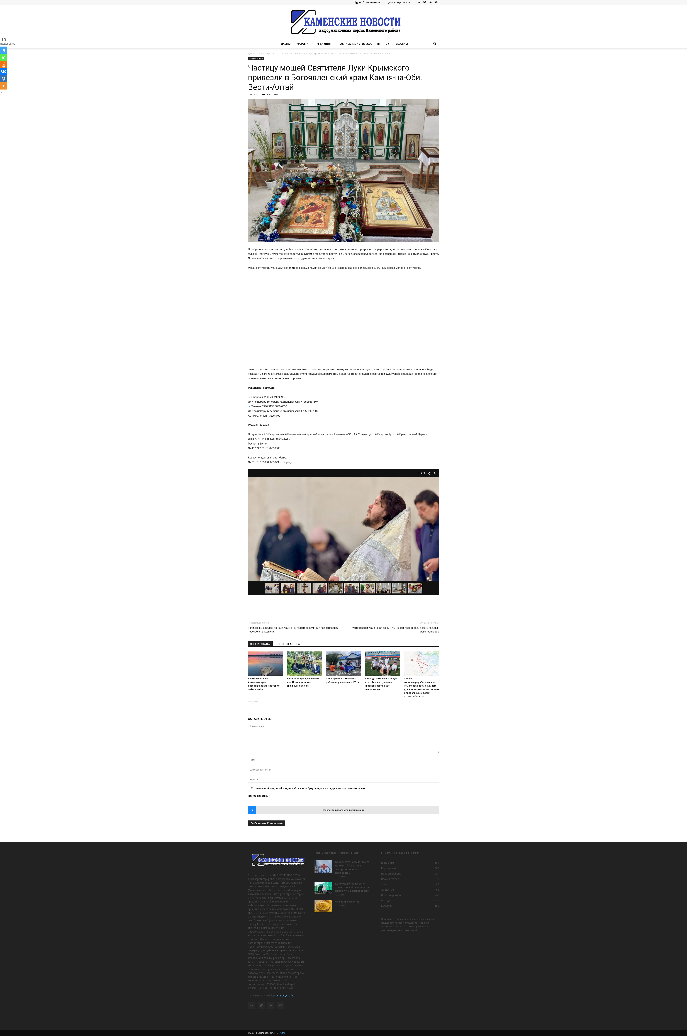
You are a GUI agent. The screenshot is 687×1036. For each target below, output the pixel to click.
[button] (434, 44)
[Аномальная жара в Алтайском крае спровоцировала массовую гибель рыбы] (265, 663)
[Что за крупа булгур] (323, 906)
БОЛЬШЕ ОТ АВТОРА (287, 644)
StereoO (281, 1032)
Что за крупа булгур (347, 901)
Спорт (385, 884)
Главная (285, 43)
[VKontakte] (430, 2)
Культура (386, 905)
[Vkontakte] (3, 71)
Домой (251, 53)
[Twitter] (424, 2)
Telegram (401, 43)
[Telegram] (3, 50)
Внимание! (387, 862)
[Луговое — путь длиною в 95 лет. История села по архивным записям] (304, 663)
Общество (387, 889)
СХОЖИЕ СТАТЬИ (260, 644)
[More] (3, 86)
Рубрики (302, 43)
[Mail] (418, 2)
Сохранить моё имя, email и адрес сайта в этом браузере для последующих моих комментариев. (308, 788)
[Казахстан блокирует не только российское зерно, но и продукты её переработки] (323, 888)
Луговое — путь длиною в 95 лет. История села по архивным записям (303, 682)
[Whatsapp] (3, 57)
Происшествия (390, 879)
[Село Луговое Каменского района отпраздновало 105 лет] (343, 663)
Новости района (256, 58)
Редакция (323, 43)
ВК (379, 43)
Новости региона (391, 895)
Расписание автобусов (355, 43)
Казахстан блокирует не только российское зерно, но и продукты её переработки (353, 887)
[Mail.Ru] (3, 78)
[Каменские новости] (343, 22)
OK (387, 43)
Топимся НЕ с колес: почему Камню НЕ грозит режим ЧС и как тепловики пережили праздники (293, 629)
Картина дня (388, 868)
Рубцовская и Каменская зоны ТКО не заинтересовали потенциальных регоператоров (395, 629)
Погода (385, 900)
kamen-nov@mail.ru (282, 995)
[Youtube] (436, 2)
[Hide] (1, 92)
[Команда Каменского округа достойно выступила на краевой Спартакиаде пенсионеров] (382, 663)
